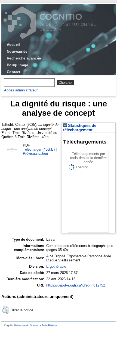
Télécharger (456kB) (39, 149)
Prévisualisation (35, 153)
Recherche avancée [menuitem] (24, 58)
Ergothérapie (56, 266)
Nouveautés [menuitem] (17, 51)
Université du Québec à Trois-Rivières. (36, 325)
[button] (5, 310)
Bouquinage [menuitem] (17, 65)
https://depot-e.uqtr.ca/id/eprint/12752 (75, 285)
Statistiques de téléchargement (79, 127)
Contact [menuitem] (13, 72)
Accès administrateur (21, 90)
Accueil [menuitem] (13, 45)
